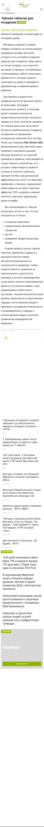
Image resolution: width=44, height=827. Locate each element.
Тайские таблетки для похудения (19, 29)
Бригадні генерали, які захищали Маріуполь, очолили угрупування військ (21, 476)
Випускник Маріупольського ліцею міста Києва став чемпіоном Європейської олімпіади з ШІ (22, 492)
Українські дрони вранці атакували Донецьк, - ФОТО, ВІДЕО (22, 507)
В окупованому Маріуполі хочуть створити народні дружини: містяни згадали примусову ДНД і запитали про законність (22, 582)
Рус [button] (7, 9)
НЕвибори (11, 647)
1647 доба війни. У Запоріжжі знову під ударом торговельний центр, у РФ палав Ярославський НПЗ (20, 460)
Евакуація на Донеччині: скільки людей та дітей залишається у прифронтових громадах (21, 618)
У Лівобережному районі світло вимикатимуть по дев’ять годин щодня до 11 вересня (20, 442)
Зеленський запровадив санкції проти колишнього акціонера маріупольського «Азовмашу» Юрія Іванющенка (22, 601)
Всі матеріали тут (22, 664)
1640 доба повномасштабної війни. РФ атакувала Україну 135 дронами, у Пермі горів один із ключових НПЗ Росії (20, 563)
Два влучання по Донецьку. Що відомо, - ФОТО (20, 542)
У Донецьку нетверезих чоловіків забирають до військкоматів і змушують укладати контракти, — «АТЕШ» (21, 425)
